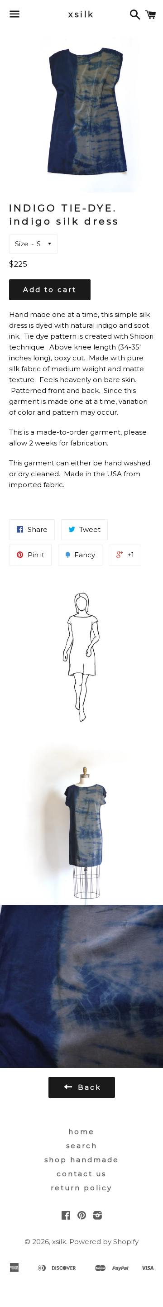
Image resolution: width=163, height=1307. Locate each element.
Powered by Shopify (104, 1241)
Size (22, 243)
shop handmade (81, 1159)
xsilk (81, 14)
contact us (81, 1173)
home (81, 1131)
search (81, 1145)
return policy (81, 1187)
